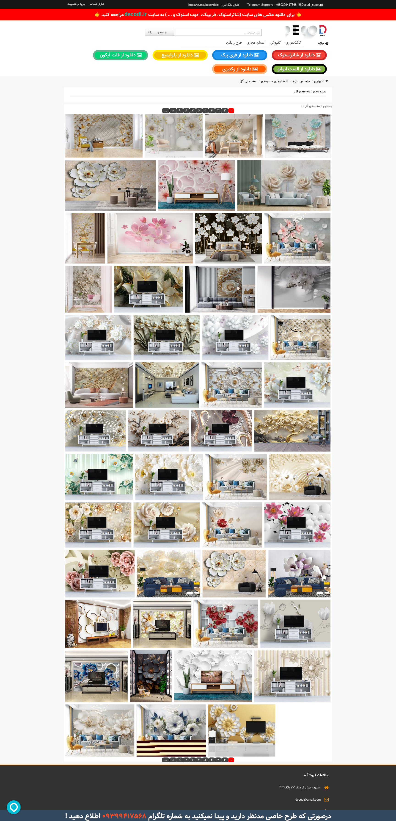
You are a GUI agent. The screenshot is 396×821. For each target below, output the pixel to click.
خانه (321, 43)
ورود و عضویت (76, 4)
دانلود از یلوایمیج (178, 55)
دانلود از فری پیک (237, 55)
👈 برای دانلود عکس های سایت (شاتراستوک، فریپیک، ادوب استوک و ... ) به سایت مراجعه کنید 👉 (198, 14)
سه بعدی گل (248, 81)
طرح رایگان (234, 42)
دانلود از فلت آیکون (118, 55)
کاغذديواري (293, 42)
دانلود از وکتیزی (237, 69)
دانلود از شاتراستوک (297, 55)
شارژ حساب (97, 4)
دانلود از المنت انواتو (297, 69)
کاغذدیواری (321, 81)
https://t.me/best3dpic (203, 4)
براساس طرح (301, 81)
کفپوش (275, 42)
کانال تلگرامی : (229, 4)
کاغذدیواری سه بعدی (274, 81)
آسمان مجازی (256, 42)
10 (173, 110)
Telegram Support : (261, 4)
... (165, 110)
